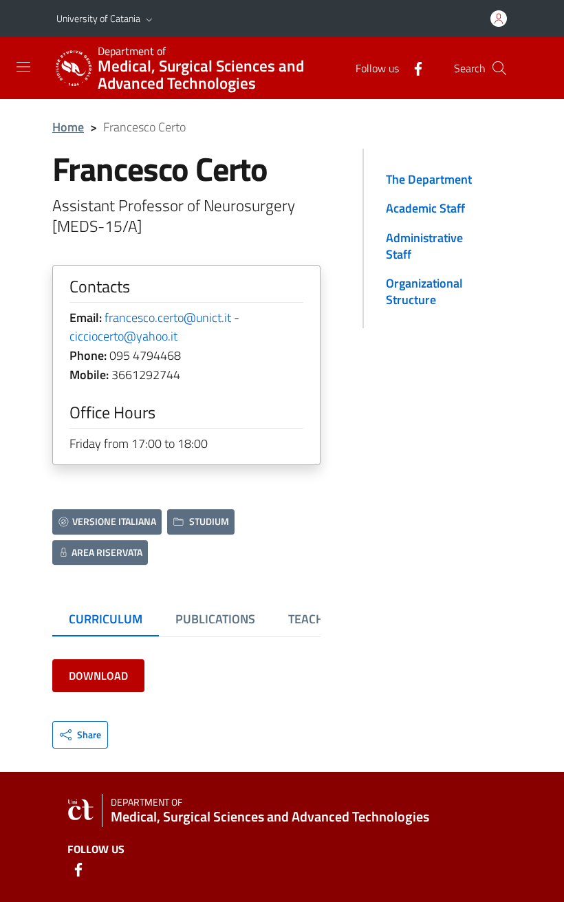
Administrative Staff (424, 246)
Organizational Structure (424, 291)
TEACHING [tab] (315, 619)
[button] (149, 18)
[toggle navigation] (23, 66)
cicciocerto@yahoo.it (123, 336)
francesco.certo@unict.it (168, 317)
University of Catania (98, 18)
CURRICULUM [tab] (105, 619)
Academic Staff (425, 208)
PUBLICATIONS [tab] (215, 619)
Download (98, 675)
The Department (429, 179)
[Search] (499, 68)
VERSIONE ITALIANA (114, 521)
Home (68, 127)
